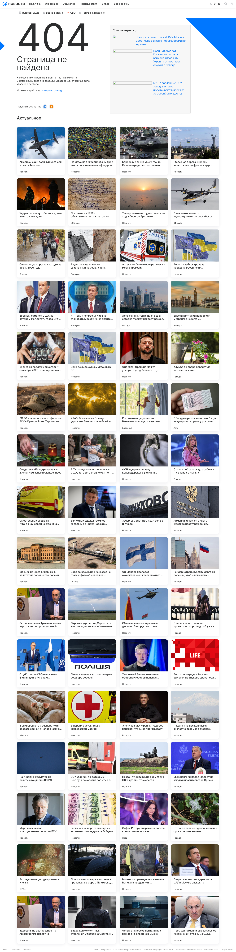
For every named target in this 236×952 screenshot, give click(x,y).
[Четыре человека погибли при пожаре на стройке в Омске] (144, 920)
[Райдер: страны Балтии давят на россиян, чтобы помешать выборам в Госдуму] (195, 561)
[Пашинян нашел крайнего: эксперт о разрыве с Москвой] (195, 715)
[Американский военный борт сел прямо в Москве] (41, 151)
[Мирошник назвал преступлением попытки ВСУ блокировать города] (41, 817)
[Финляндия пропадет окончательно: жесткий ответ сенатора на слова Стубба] (144, 561)
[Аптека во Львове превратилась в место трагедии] (144, 253)
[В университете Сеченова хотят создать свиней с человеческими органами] (41, 715)
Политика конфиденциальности (158, 950)
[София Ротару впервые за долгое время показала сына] (144, 817)
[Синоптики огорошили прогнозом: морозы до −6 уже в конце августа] (195, 612)
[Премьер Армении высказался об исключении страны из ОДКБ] (195, 920)
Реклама (27, 950)
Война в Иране (55, 12)
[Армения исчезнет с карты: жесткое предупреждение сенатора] (195, 510)
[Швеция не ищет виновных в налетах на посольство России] (41, 561)
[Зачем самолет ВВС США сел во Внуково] (144, 510)
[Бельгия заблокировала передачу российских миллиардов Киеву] (195, 253)
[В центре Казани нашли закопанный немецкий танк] (92, 253)
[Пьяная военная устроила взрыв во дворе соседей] (92, 663)
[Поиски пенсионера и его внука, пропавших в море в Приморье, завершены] (92, 868)
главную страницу (51, 90)
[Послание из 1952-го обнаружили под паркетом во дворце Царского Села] (92, 202)
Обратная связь (211, 950)
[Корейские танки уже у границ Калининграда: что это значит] (144, 151)
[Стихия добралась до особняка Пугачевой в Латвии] (195, 458)
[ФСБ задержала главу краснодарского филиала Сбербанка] (144, 458)
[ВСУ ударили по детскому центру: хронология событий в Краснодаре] (92, 766)
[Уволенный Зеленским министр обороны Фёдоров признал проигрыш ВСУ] (144, 663)
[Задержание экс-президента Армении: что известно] (41, 920)
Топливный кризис (93, 12)
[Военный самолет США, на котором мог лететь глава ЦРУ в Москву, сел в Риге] (41, 305)
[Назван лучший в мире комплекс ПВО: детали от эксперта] (144, 766)
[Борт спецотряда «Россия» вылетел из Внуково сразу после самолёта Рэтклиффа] (195, 663)
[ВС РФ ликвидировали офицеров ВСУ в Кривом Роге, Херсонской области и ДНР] (41, 407)
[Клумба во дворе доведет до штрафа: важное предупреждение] (195, 356)
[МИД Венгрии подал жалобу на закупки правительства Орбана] (195, 766)
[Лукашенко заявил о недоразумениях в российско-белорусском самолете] (195, 202)
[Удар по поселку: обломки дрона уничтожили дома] (41, 202)
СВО (73, 12)
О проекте (106, 950)
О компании (15, 950)
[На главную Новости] (16, 4)
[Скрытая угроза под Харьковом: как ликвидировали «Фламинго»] (92, 612)
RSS (96, 950)
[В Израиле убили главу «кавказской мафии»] (92, 715)
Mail (5, 950)
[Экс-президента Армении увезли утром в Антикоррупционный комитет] (41, 612)
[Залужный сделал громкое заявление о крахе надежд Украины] (92, 510)
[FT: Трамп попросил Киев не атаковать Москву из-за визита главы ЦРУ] (92, 305)
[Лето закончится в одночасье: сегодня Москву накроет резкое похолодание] (144, 305)
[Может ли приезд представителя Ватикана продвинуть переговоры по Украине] (144, 868)
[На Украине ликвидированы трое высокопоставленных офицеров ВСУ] (92, 151)
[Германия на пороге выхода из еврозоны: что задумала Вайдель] (92, 817)
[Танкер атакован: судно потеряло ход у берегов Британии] (144, 202)
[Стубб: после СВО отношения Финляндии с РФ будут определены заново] (41, 663)
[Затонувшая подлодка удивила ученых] (41, 868)
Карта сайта (227, 950)
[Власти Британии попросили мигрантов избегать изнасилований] (195, 305)
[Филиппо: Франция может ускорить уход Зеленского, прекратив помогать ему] (144, 356)
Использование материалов (188, 950)
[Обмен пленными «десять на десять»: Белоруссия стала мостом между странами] (144, 612)
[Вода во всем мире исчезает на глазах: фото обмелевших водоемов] (92, 561)
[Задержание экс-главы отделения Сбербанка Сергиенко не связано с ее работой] (92, 920)
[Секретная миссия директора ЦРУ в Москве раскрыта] (195, 868)
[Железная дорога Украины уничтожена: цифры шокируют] (195, 151)
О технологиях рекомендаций (127, 950)
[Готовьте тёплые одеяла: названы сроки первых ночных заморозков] (195, 817)
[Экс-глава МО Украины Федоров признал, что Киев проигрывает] (144, 715)
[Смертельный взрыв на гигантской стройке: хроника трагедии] (41, 510)
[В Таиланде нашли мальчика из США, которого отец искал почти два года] (92, 458)
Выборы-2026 (30, 12)
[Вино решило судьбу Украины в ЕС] (92, 356)
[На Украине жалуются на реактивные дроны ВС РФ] (41, 766)
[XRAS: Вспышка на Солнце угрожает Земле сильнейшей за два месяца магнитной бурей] (92, 407)
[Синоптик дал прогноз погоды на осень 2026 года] (41, 253)
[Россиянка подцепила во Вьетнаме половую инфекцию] (144, 407)
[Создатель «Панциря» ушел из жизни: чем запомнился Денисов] (41, 458)
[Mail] (5, 4)
